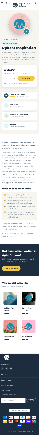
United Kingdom (18, 410)
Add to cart (26, 78)
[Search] (6, 3)
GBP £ (29, 3)
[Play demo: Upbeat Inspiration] (27, 31)
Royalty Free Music (10, 39)
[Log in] (9, 3)
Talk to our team (11, 268)
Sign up (31, 400)
